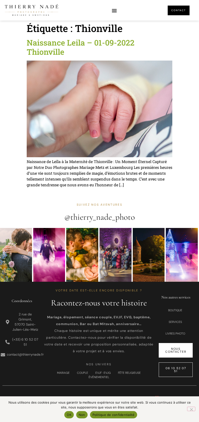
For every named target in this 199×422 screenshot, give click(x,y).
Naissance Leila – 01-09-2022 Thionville (80, 47)
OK (69, 415)
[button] (114, 10)
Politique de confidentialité (113, 415)
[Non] (191, 409)
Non (82, 415)
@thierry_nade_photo (99, 217)
